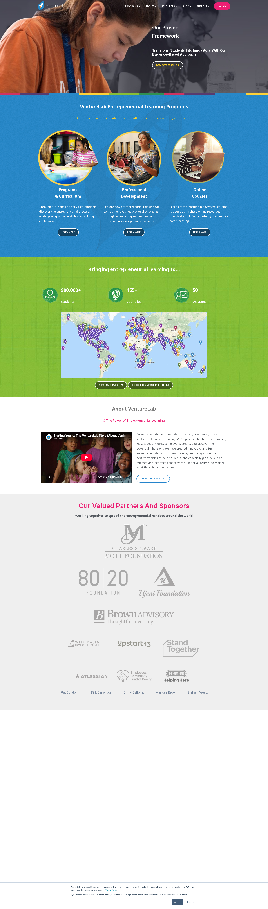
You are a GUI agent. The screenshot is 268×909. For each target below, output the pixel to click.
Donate (222, 6)
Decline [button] (190, 901)
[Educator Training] (134, 157)
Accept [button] (177, 901)
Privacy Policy (110, 890)
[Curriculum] (68, 157)
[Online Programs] (199, 157)
